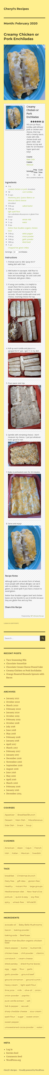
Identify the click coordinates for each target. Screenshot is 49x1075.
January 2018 (12, 740)
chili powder (27, 953)
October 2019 (12, 716)
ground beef (27, 974)
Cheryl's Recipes (16, 9)
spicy (7, 902)
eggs (14, 969)
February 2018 (13, 737)
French (38, 848)
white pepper (27, 233)
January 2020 (12, 712)
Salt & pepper (11, 1006)
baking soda (11, 935)
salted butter (27, 206)
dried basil (26, 242)
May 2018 (11, 733)
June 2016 (11, 772)
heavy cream (11, 985)
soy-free (35, 897)
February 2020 (13, 709)
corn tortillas (27, 192)
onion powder (28, 236)
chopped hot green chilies (18, 248)
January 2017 (12, 755)
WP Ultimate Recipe (37, 616)
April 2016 (11, 779)
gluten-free (34, 881)
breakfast (9, 876)
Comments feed (14, 1056)
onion (38, 990)
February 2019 (13, 719)
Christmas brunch (26, 876)
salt (28, 1001)
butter (24, 948)
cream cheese (25, 958)
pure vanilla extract (14, 1001)
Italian (15, 853)
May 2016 (11, 776)
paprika (25, 995)
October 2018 (12, 723)
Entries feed (12, 1053)
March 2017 (12, 747)
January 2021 (12, 698)
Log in (9, 1049)
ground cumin (33, 980)
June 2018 (11, 730)
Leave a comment (11, 623)
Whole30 (31, 902)
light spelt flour (14, 211)
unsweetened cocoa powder (19, 1027)
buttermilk (35, 948)
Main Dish (31, 159)
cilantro (40, 953)
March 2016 (12, 783)
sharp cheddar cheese (16, 1011)
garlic (30, 969)
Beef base (25, 935)
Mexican (30, 165)
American (9, 848)
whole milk (26, 219)
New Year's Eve (34, 891)
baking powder (21, 930)
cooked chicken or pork (17, 189)
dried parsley (11, 964)
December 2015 (13, 793)
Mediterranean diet (14, 891)
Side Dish (9, 825)
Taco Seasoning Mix (16, 660)
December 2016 (14, 758)
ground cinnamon (14, 980)
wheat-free (18, 902)
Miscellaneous (35, 820)
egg (7, 969)
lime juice (9, 990)
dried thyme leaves (30, 964)
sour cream (35, 1011)
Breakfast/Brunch (26, 815)
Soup (28, 825)
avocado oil (10, 925)
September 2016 (14, 765)
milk (19, 990)
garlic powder (27, 239)
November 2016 (14, 762)
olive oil (28, 990)
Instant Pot (21, 886)
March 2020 (12, 705)
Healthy (9, 886)
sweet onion (32, 1017)
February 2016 (13, 786)
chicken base (11, 953)
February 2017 (13, 751)
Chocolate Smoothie (16, 663)
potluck (9, 897)
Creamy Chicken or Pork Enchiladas (21, 36)
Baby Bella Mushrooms (30, 925)
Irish (7, 853)
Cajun (29, 848)
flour (22, 969)
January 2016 (12, 790)
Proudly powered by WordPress (31, 1070)
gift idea (21, 881)
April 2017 (11, 744)
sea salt (25, 1006)
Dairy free (9, 881)
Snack (20, 825)
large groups (36, 886)
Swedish (36, 853)
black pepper (11, 948)
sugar (20, 1017)
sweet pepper (12, 1022)
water (24, 222)
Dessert (9, 820)
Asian (20, 848)
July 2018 (10, 726)
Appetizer (10, 815)
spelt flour (10, 1017)
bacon (8, 930)
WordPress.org (13, 1060)
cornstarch (10, 958)
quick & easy (21, 897)
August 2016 (12, 769)
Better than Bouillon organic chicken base (23, 941)
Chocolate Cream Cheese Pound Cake (24, 667)
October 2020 (13, 702)
